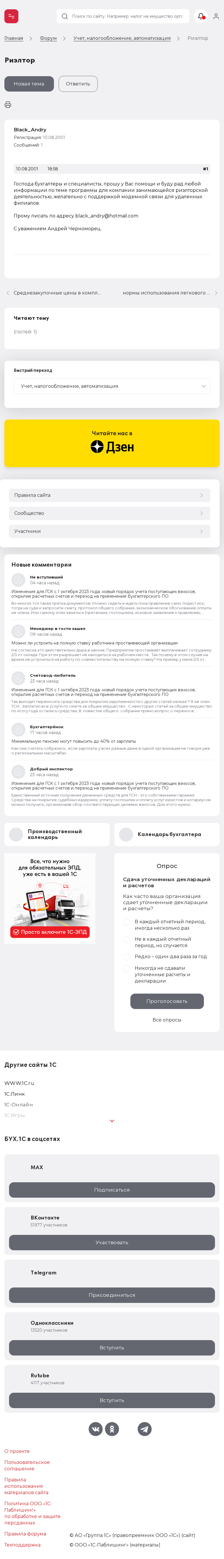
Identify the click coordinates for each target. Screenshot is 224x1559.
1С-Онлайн (18, 1105)
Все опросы (167, 1020)
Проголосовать (167, 1001)
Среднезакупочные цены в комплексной (57, 293)
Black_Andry (30, 130)
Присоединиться (112, 1295)
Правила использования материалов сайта (26, 1486)
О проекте (17, 1451)
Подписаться (112, 1190)
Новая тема (29, 84)
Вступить (112, 1348)
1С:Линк (14, 1094)
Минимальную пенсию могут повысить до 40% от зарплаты (73, 741)
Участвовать (112, 1242)
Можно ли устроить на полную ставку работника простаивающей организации (94, 643)
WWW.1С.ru (19, 1083)
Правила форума (25, 1534)
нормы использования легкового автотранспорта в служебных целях (171, 293)
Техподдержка (22, 1545)
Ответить (78, 84)
